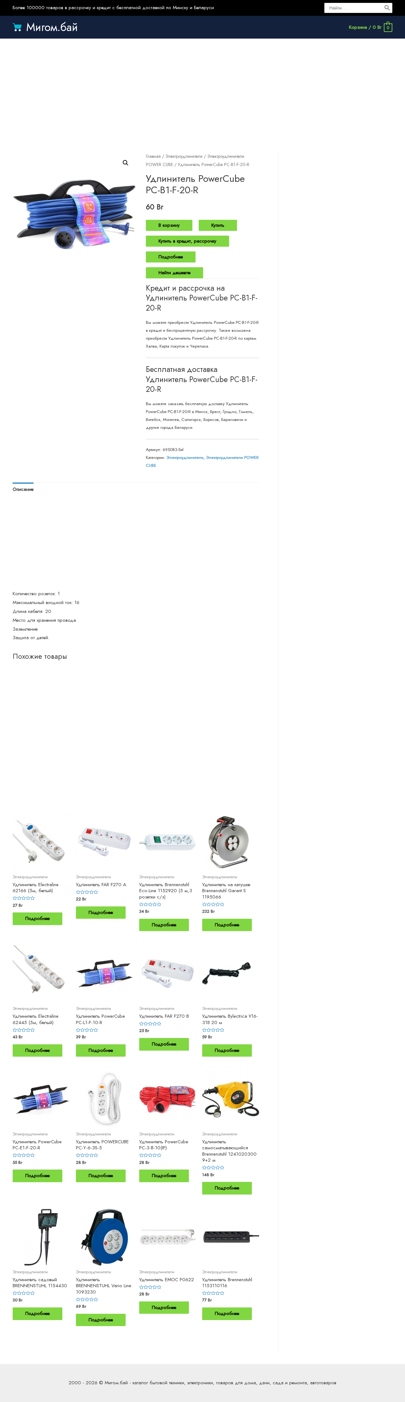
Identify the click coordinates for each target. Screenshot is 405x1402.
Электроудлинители (183, 156)
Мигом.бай (52, 27)
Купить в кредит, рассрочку (187, 241)
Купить (217, 225)
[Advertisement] (202, 89)
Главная (153, 156)
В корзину (169, 225)
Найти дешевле (174, 272)
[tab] (23, 489)
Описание (23, 489)
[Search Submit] (387, 8)
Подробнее (171, 256)
